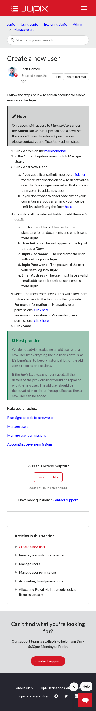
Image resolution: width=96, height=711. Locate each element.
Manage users (23, 29)
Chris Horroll (30, 69)
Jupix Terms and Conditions (60, 688)
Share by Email (76, 77)
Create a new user (32, 547)
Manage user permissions (26, 435)
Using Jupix (29, 24)
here (68, 206)
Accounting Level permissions (29, 444)
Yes (41, 477)
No (55, 477)
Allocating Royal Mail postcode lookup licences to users (47, 592)
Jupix (11, 24)
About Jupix (24, 688)
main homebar (55, 151)
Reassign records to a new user (30, 417)
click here (80, 174)
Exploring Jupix (55, 24)
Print (57, 77)
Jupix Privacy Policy (33, 696)
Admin (77, 24)
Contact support (65, 500)
